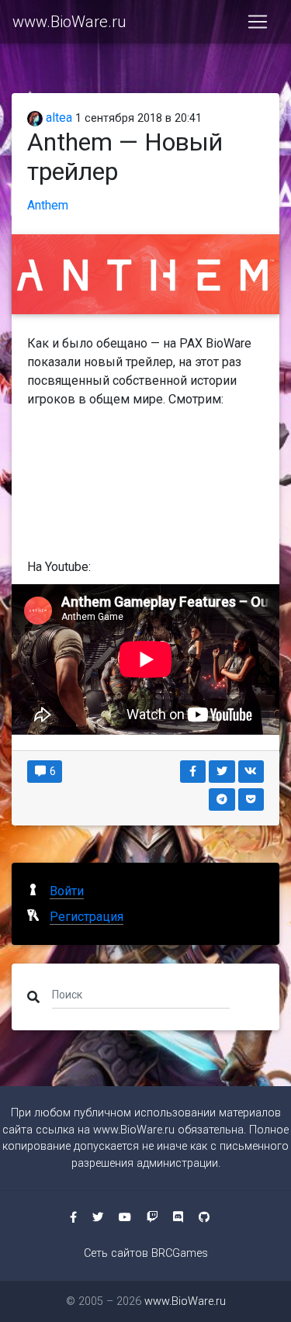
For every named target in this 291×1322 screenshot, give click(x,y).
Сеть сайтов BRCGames (146, 1253)
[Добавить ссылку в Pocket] (251, 799)
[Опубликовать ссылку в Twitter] (222, 771)
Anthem (47, 205)
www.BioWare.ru (69, 21)
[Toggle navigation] (258, 21)
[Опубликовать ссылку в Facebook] (193, 771)
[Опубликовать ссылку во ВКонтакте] (251, 771)
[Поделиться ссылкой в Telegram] (222, 799)
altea (57, 117)
